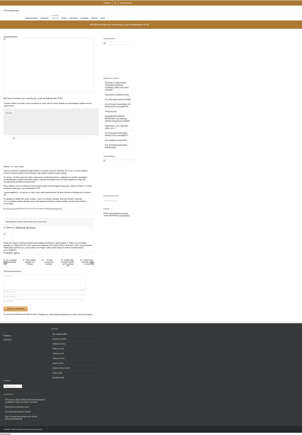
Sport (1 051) (58, 373)
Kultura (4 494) (58, 348)
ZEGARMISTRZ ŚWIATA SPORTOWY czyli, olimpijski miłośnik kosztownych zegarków (117, 118)
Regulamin (8, 339)
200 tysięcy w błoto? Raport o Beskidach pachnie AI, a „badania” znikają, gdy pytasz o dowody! (25, 400)
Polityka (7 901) (59, 358)
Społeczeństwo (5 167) (61, 368)
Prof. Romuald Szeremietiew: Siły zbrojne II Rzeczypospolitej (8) (21, 417)
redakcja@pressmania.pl (118, 213)
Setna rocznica (110, 111)
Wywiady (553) (58, 377)
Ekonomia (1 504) (59, 339)
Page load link (5, 434)
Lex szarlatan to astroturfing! (116, 140)
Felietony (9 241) (59, 344)
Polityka (50, 209)
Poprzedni (7, 37)
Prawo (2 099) (58, 363)
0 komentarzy (58, 209)
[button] (108, 17)
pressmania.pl (124, 215)
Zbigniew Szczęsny (12, 209)
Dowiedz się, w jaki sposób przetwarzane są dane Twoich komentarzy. (65, 314)
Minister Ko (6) (58, 353)
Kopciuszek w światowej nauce (117, 94)
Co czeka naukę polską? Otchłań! (118, 99)
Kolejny (14, 37)
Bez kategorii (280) (60, 334)
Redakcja (7, 335)
